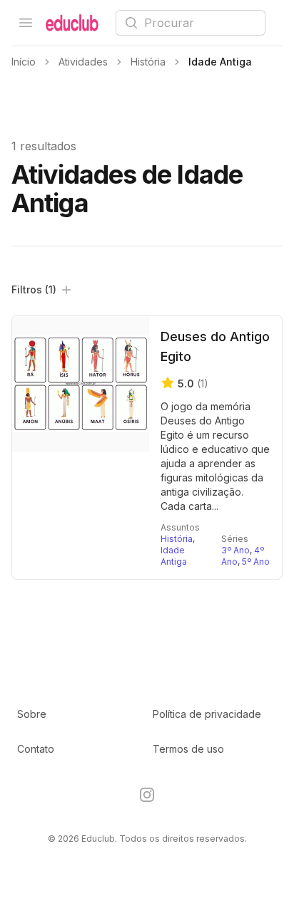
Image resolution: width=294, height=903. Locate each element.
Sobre (31, 714)
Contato (35, 749)
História (177, 538)
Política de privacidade (207, 714)
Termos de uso (188, 749)
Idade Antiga (174, 556)
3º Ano (235, 550)
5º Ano (256, 561)
